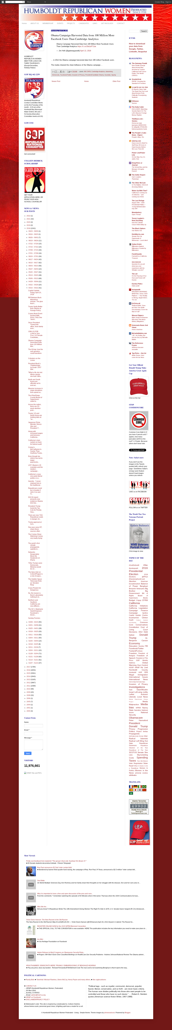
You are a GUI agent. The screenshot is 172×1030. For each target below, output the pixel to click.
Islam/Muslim (142, 690)
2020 (29, 222)
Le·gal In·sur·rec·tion (140, 87)
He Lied (144, 667)
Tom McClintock (142, 761)
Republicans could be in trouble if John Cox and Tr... (35, 491)
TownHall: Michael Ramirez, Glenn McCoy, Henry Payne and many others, (64, 980)
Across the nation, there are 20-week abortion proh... (34, 407)
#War (145, 565)
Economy (134, 643)
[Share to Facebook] (61, 71)
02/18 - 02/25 (33, 644)
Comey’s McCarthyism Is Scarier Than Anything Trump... (35, 450)
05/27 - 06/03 (33, 269)
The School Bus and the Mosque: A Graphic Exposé (139, 169)
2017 (29, 667)
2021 (29, 219)
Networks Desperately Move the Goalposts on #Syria (34, 556)
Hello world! (135, 286)
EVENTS (60, 23)
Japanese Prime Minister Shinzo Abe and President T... (35, 425)
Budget (132, 600)
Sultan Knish (136, 244)
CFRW (145, 600)
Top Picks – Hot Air (139, 353)
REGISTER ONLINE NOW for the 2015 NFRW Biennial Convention (61, 926)
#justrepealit (133, 568)
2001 (29, 708)
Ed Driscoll (136, 303)
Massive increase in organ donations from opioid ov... (35, 390)
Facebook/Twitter (65, 75)
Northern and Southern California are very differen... (34, 603)
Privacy (132, 729)
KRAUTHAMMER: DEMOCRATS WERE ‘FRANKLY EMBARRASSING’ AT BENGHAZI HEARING (61, 965)
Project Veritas (142, 731)
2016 (29, 670)
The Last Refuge (138, 201)
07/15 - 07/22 (33, 247)
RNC (146, 736)
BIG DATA (87, 71)
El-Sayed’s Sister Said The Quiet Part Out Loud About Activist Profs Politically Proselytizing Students (140, 93)
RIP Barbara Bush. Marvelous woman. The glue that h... (35, 300)
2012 (29, 683)
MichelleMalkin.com (139, 333)
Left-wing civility (141, 692)
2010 (29, 689)
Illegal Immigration (138, 675)
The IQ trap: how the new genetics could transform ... (35, 352)
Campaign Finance (138, 610)
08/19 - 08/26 (33, 241)
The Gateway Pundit (139, 63)
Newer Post (56, 81)
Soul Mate (41, 880)
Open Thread (136, 214)
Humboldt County (138, 670)
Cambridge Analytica (98, 71)
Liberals (132, 697)
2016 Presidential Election (138, 571)
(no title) (40, 939)
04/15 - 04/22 (33, 288)
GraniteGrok (136, 79)
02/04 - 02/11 (33, 650)
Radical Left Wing (136, 741)
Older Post (116, 81)
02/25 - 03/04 (33, 641)
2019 (29, 225)
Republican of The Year (138, 750)
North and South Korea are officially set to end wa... (34, 382)
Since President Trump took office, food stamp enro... (35, 325)
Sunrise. (134, 103)
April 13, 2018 (85, 51)
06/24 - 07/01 (33, 256)
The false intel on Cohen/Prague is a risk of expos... (35, 574)
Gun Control (142, 665)
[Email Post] (68, 71)
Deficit (131, 635)
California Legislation (138, 608)
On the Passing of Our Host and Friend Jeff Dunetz (139, 278)
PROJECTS (71, 23)
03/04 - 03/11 (33, 638)
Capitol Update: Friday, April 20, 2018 (34, 292)
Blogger (127, 1013)
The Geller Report (138, 175)
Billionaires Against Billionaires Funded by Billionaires (139, 248)
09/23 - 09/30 (33, 231)
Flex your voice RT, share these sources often (35, 529)
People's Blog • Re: (138, 137)
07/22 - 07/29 (33, 244)
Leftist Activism (138, 694)
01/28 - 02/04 (33, 653)
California (134, 603)
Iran (130, 690)
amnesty (138, 773)
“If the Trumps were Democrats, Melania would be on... (35, 566)
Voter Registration (136, 763)
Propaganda (134, 734)
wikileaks (133, 775)
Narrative (137, 710)
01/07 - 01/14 (33, 663)
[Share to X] (58, 71)
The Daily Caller (138, 107)
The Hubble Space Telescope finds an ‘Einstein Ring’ (35, 582)
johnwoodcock (109, 1013)
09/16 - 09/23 (33, 234)
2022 (29, 216)
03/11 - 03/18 (33, 635)
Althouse (135, 101)
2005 (29, 702)
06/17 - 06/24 (33, 259)
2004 (29, 705)
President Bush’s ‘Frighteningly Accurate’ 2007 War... (34, 366)
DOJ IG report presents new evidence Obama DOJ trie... (35, 500)
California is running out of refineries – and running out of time (139, 195)
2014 (29, 676)
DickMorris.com (138, 234)
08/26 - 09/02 (33, 237)
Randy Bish (30, 980)
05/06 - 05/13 (33, 278)
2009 (29, 692)
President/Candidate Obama (94, 75)
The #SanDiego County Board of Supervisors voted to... (35, 398)
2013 (29, 679)
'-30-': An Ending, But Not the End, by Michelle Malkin (140, 337)
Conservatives (142, 625)
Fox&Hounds (137, 254)
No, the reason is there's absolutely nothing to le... (35, 595)
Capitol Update (135, 615)
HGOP (131, 667)
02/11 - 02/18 (33, 647)
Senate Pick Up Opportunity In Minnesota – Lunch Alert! (140, 238)
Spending (142, 757)
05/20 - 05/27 (33, 272)
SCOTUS (133, 752)
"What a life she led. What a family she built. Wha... (35, 374)
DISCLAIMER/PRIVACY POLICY (38, 1000)
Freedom (133, 653)
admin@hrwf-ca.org (38, 995)
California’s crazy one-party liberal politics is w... (35, 476)
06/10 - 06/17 (33, 263)
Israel (131, 692)
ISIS (146, 672)
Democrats (55, 75)
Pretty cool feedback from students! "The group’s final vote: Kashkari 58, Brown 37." (56, 861)
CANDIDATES (84, 23)
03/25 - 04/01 (33, 628)
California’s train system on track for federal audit (35, 442)
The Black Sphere (138, 228)
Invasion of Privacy (78, 75)
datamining (109, 71)
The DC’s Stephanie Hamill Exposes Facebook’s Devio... (35, 612)
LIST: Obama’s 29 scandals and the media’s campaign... (35, 468)
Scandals (108, 75)
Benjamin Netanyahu (137, 589)
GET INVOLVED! (107, 23)
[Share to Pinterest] (63, 71)
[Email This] (53, 71)
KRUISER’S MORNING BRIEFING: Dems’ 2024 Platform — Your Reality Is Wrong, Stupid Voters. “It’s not (140, 295)
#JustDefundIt (134, 565)
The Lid (134, 274)
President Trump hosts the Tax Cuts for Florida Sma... (34, 509)
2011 (29, 686)
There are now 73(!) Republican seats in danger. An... (35, 517)
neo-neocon (136, 262)
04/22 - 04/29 (33, 285)
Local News (142, 697)
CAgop (138, 600)
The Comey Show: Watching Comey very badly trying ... (35, 537)
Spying (113, 75)
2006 (29, 698)
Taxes (132, 760)
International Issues (138, 677)
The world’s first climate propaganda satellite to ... (34, 546)
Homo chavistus (137, 329)
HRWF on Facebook (33, 997)
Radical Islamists (138, 738)
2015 (29, 673)
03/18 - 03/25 (33, 631)
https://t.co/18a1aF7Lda (86, 46)
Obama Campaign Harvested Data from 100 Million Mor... (35, 343)
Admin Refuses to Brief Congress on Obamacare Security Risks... (61, 952)
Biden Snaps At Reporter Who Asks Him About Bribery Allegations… (140, 319)
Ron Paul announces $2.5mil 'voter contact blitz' (54, 867)
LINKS (95, 23)
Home (24, 23)
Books (145, 598)
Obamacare (136, 717)
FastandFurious (135, 651)
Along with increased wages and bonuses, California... (35, 434)
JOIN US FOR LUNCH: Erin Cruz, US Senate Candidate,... (35, 334)
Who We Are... (42, 907)
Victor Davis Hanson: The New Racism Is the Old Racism (47, 920)
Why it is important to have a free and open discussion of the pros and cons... (65, 894)
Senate (141, 752)
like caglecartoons (99, 980)
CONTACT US (31, 986)
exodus (145, 773)
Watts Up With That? (139, 191)
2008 (29, 695)
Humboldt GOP (135, 672)
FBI (146, 646)
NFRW (138, 708)
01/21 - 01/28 (33, 657)
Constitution (134, 627)
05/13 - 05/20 (33, 275)
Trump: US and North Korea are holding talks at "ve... (35, 416)
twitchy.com (136, 141)
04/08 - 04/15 (33, 622)
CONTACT (121, 23)
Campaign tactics (138, 613)
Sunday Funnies (34, 618)
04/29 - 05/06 (33, 281)
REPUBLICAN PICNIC (136, 736)
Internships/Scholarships (137, 682)
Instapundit (136, 290)
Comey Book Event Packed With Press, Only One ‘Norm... (35, 316)
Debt (146, 632)
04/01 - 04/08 (33, 625)
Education (133, 646)
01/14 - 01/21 (33, 660)
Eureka (141, 646)
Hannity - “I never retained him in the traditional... (34, 483)
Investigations (137, 687)
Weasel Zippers (138, 315)
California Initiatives (138, 606)
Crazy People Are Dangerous (34, 589)
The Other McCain (139, 183)
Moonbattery (136, 212)
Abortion (132, 581)
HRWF (137, 667)
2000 (29, 711)
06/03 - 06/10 (33, 266)
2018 (29, 228)
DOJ (140, 632)
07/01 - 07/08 (33, 253)
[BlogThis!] (56, 71)
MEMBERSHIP (48, 23)
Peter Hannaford (138, 720)
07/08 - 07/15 (33, 250)
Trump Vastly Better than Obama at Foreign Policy (35, 308)
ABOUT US (35, 23)
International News (138, 679)
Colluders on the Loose (34, 359)
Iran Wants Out (137, 230)
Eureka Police (137, 284)
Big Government (138, 592)
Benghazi (144, 586)
